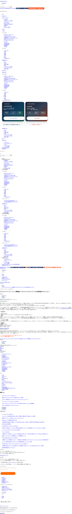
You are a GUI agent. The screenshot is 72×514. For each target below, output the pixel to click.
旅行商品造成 (6, 44)
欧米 (5, 57)
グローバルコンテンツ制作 (7, 382)
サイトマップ (4, 280)
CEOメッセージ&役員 (8, 20)
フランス (3, 380)
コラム (5, 144)
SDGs (5, 26)
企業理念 (6, 25)
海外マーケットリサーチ (8, 80)
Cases (3, 286)
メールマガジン (7, 145)
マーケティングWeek (9, 418)
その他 (5, 46)
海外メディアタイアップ (8, 34)
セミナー (6, 42)
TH (2, 498)
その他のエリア (7, 58)
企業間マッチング (5, 357)
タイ (5, 56)
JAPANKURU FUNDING (65, 308)
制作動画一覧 (4, 60)
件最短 (22, 8)
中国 (5, 51)
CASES (3, 29)
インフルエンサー (7, 35)
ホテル (5, 63)
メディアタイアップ (6, 358)
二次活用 (3, 384)
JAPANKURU (10, 200)
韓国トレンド (23, 435)
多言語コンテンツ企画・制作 (9, 36)
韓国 (5, 96)
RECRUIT (4, 148)
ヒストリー (6, 21)
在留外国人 (4, 361)
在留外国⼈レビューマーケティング (11, 37)
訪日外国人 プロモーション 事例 (14, 441)
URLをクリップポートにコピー (5, 299)
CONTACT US (2, 8)
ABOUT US (4, 16)
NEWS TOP (4, 140)
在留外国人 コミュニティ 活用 (26, 441)
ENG (3, 274)
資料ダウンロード (5, 278)
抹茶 (3, 447)
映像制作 (6, 45)
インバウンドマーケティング (18, 418)
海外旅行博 (4, 356)
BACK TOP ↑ (2, 513)
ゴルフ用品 (18, 429)
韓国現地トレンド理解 (16, 435)
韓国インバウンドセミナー (7, 435)
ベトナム (3, 365)
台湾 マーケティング (11, 447)
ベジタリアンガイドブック (14, 338)
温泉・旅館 (6, 64)
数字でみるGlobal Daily (8, 24)
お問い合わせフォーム (4, 455)
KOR (3, 275)
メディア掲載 (6, 146)
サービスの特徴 (7, 27)
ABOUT (6, 159)
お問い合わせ (4, 486)
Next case (1, 350)
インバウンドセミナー (6, 381)
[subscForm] (8, 472)
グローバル (6, 50)
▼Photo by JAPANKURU (4, 328)
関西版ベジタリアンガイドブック (34, 338)
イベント (6, 41)
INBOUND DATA (5, 147)
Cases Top (1, 348)
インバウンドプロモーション (7, 429)
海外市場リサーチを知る (11, 8)
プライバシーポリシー (6, 279)
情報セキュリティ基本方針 (7, 489)
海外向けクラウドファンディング (12, 399)
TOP (3, 14)
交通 (5, 65)
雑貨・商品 (6, 68)
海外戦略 (5, 447)
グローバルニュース (8, 143)
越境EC (3, 418)
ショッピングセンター (8, 67)
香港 (5, 53)
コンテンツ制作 (5, 441)
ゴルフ (14, 429)
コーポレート (6, 142)
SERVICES (4, 70)
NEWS (3, 138)
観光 (5, 62)
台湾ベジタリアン (24, 338)
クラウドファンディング (4, 338)
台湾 (5, 52)
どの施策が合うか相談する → (36, 124)
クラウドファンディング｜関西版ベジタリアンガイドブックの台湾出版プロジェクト (18, 287)
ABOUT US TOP (5, 17)
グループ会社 (6, 163)
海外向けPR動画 (5, 389)
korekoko (11, 201)
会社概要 (6, 19)
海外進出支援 (6, 43)
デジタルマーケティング (8, 40)
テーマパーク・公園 (8, 66)
